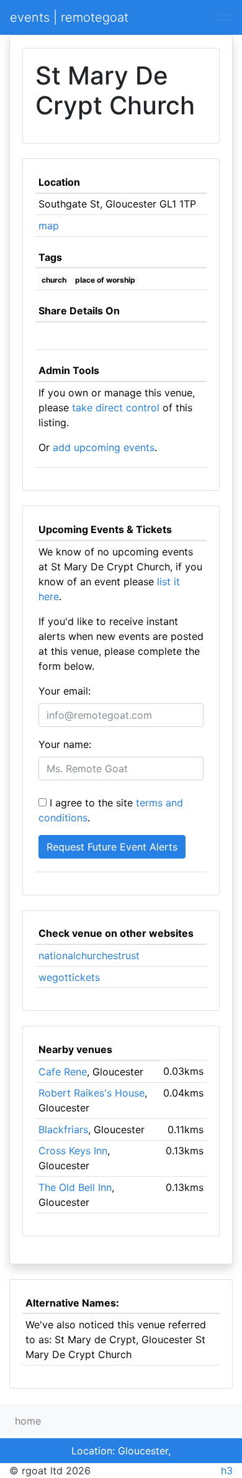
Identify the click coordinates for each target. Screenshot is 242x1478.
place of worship (105, 280)
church (54, 280)
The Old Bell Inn (75, 1187)
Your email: (64, 691)
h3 (227, 1470)
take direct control (115, 407)
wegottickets (69, 977)
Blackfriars (63, 1129)
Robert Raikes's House (91, 1093)
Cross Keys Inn (72, 1150)
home (28, 1421)
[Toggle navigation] (224, 17)
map (48, 225)
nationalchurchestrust (89, 955)
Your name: (64, 744)
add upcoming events (104, 447)
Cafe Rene (62, 1071)
